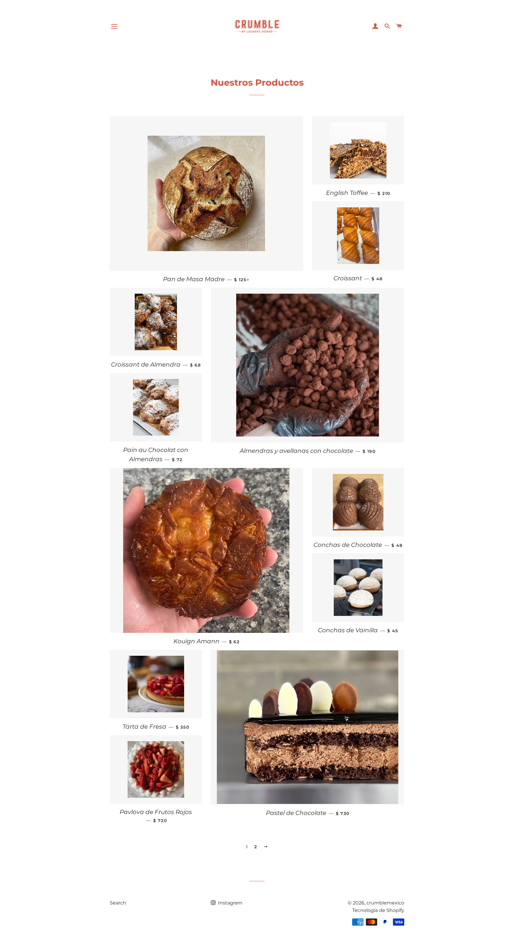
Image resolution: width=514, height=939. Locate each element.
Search (118, 903)
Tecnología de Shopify (378, 910)
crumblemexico (385, 903)
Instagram (229, 903)
